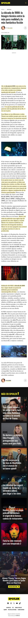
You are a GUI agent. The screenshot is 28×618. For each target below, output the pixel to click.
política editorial (12, 609)
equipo (5, 609)
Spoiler (2, 9)
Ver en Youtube (13, 586)
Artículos (9, 9)
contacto (8, 607)
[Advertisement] (14, 68)
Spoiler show (14, 575)
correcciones (21, 609)
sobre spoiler (18, 607)
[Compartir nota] (25, 28)
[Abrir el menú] (26, 3)
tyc (13, 607)
